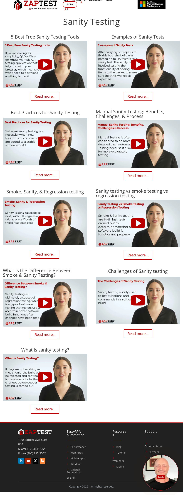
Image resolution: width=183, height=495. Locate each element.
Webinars (118, 461)
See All (71, 477)
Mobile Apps (78, 458)
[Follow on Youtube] (28, 461)
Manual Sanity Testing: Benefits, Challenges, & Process (130, 113)
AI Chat (70, 4)
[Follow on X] (35, 461)
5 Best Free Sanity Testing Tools (45, 37)
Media (120, 466)
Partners (154, 452)
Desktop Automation (74, 471)
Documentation (154, 446)
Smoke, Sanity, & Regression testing (45, 191)
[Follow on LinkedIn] (21, 461)
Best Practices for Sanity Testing (45, 112)
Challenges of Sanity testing (138, 271)
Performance (78, 447)
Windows (76, 464)
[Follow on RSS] (42, 461)
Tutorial (121, 452)
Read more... (45, 96)
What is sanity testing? (45, 350)
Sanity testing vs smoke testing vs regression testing (132, 193)
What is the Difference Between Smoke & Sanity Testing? (37, 272)
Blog (119, 447)
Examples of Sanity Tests (137, 37)
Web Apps (77, 452)
